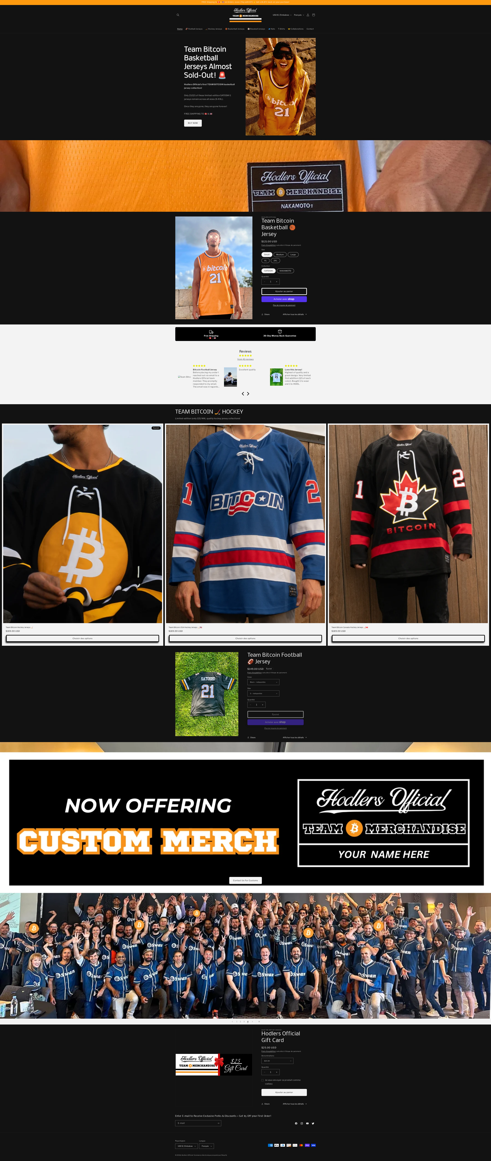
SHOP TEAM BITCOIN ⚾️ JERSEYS (245, 880)
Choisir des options (83, 638)
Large (293, 254)
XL (265, 260)
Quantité (265, 277)
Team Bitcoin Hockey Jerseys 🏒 (19, 628)
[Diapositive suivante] (252, 1021)
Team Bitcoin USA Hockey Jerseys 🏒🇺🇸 (185, 628)
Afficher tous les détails (293, 314)
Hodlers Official (187, 1155)
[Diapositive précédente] (232, 1021)
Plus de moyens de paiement (284, 305)
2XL (275, 260)
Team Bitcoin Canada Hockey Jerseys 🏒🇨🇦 (350, 628)
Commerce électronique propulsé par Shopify (210, 1155)
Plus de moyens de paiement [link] (275, 728)
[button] (178, 15)
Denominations (267, 1056)
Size (249, 688)
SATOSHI (268, 271)
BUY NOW (193, 123)
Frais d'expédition (268, 245)
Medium (280, 254)
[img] (245, 356)
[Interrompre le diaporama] (259, 1021)
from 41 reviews (245, 359)
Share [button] (267, 314)
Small (267, 254)
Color (249, 677)
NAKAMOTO (285, 271)
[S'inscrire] (218, 1123)
